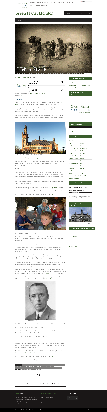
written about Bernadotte (29, 352)
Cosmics (82, 145)
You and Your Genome (85, 85)
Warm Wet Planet (72, 85)
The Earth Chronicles (73, 246)
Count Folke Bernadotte (49, 278)
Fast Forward (83, 150)
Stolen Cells (44, 402)
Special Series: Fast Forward (39, 5)
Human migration (20, 366)
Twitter (89, 409)
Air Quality (71, 140)
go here (54, 194)
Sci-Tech (71, 2)
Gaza (37, 365)
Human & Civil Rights (59, 365)
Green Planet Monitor (22, 77)
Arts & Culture (83, 140)
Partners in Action (73, 236)
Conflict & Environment (74, 145)
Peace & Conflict (33, 368)
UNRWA (30, 369)
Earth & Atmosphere (36, 2)
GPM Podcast (50, 365)
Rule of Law (47, 368)
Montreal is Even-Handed (80, 218)
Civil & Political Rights (29, 365)
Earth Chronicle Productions (75, 243)
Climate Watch (72, 233)
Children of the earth (73, 239)
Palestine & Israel (48, 366)
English (83, 1)
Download (43, 93)
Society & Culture (49, 2)
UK (52, 368)
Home (19, 20)
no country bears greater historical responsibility (31, 158)
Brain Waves (71, 82)
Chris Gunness (24, 369)
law (70, 160)
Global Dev (64, 2)
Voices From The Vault (74, 175)
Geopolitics (43, 365)
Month (81, 127)
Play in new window (35, 93)
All (86, 127)
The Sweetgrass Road (46, 400)
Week (76, 127)
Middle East (40, 366)
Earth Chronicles (83, 148)
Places (58, 2)
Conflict (82, 143)
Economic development (74, 150)
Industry (82, 158)
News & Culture (83, 160)
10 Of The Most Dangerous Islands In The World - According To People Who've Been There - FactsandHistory (80, 189)
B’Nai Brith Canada (48, 273)
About (26, 20)
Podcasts (40, 368)
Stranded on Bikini (74, 192)
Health (81, 155)
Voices (81, 173)
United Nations (58, 368)
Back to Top (87, 389)
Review (81, 165)
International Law (30, 366)
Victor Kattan (54, 187)
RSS (21, 95)
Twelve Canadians (84, 82)
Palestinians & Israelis (21, 368)
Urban (70, 173)
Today (71, 127)
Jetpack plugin (72, 131)
